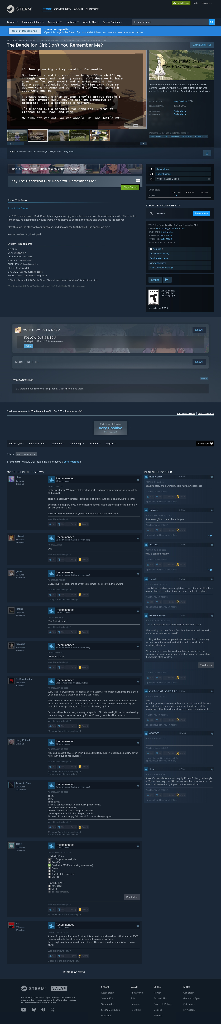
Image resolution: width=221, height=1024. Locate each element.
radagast (20, 644)
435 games (20, 683)
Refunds (158, 1015)
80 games (20, 575)
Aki (17, 923)
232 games (20, 927)
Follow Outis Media (40, 337)
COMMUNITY (62, 9)
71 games (20, 540)
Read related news (159, 258)
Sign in (13, 151)
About (78, 9)
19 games (20, 481)
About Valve (137, 992)
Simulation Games (28, 40)
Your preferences (206, 413)
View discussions (158, 263)
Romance (199, 136)
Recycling (136, 1010)
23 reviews (20, 543)
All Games (12, 40)
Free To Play (162, 228)
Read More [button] (132, 897)
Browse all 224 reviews (74, 972)
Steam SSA (107, 998)
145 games (20, 647)
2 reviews (20, 650)
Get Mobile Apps (191, 998)
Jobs (133, 998)
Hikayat (20, 536)
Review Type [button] (15, 443)
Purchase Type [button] (36, 443)
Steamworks (107, 1004)
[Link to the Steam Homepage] (19, 11)
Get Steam (188, 992)
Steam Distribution (110, 1010)
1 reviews (20, 484)
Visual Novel (186, 136)
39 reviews (20, 686)
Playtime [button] (94, 443)
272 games (20, 787)
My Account (189, 1010)
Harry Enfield (23, 740)
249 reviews (21, 790)
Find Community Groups (161, 267)
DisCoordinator (24, 679)
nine (18, 477)
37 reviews (20, 850)
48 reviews (20, 930)
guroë (19, 571)
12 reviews (20, 578)
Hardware (135, 1004)
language (206, 3)
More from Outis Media (41, 329)
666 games (20, 847)
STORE (47, 9)
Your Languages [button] (24, 454)
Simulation (174, 136)
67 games (20, 612)
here (67, 388)
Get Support (189, 1004)
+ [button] (205, 136)
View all (204, 379)
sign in (195, 3)
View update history (159, 253)
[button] (13, 22)
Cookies (158, 1010)
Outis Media (180, 111)
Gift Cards (106, 1015)
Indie (165, 136)
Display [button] (109, 443)
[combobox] (170, 22)
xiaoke (19, 609)
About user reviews (186, 413)
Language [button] (57, 443)
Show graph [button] (203, 443)
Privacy (157, 992)
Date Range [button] (76, 443)
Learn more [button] (201, 213)
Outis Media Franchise (49, 40)
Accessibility (160, 998)
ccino (19, 844)
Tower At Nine (23, 783)
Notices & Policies (163, 1004)
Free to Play (156, 136)
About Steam (107, 992)
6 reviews (20, 744)
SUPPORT (92, 9)
